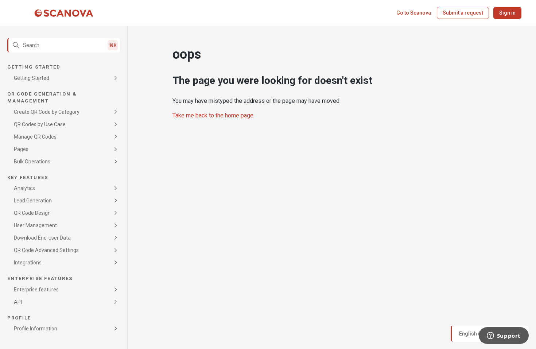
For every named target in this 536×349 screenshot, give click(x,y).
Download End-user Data (42, 238)
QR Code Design (32, 213)
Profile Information (35, 328)
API (18, 302)
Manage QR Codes (35, 137)
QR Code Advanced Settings (46, 250)
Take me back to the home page (212, 115)
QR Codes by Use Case (40, 124)
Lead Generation (33, 200)
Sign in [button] (507, 13)
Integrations (28, 262)
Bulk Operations (32, 161)
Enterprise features (36, 289)
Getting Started (31, 78)
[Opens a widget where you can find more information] (503, 336)
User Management (35, 225)
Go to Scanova (413, 13)
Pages (21, 149)
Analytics (24, 188)
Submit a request (463, 13)
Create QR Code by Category (46, 112)
